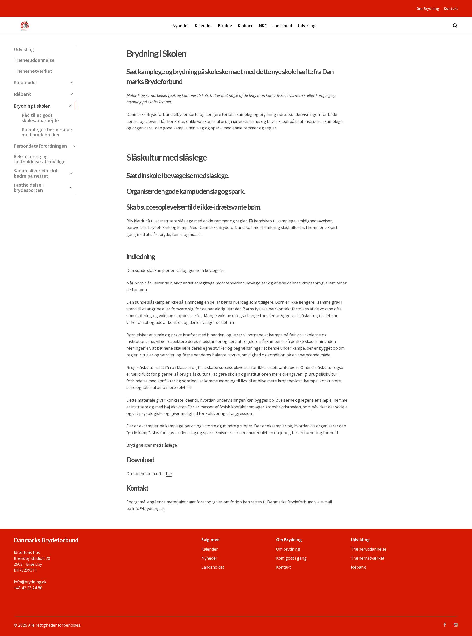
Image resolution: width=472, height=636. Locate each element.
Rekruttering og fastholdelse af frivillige (40, 159)
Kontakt (451, 8)
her (169, 473)
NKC (263, 25)
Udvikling (306, 25)
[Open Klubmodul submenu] (71, 82)
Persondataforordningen (40, 146)
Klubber (245, 25)
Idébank (22, 94)
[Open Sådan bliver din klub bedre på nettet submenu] (71, 173)
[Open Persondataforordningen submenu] (75, 146)
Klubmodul (25, 82)
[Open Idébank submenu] (71, 94)
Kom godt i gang (291, 558)
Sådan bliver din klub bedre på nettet (36, 173)
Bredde (225, 25)
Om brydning (288, 549)
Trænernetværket (33, 71)
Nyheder (180, 25)
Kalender (203, 25)
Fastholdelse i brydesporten (29, 188)
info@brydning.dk (148, 508)
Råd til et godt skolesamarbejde (40, 117)
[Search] (455, 26)
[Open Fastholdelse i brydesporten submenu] (71, 188)
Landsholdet (212, 567)
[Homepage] (25, 26)
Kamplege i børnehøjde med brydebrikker (47, 132)
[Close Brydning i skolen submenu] (71, 106)
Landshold (282, 25)
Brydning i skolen (32, 106)
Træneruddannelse (34, 60)
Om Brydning (427, 8)
